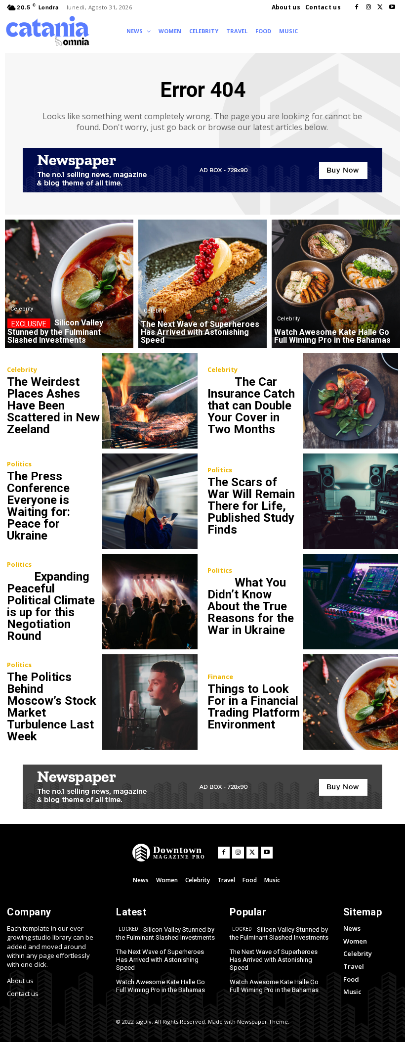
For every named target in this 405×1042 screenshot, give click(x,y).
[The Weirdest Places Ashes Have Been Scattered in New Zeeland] (150, 401)
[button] (311, 31)
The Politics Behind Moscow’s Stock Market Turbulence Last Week (51, 706)
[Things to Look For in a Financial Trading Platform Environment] (350, 702)
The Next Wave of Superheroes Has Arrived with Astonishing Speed (160, 959)
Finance (220, 677)
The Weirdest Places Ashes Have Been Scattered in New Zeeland (53, 405)
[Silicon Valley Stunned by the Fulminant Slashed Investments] (69, 284)
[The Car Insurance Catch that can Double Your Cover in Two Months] (350, 401)
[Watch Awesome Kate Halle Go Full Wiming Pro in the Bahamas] (336, 284)
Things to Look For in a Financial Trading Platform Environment (253, 706)
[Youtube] (392, 7)
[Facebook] (357, 7)
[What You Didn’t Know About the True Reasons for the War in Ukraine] (350, 601)
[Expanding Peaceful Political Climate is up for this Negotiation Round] (150, 601)
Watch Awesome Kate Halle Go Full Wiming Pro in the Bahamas (160, 986)
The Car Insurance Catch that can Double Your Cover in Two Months (251, 405)
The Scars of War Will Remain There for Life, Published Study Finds (251, 506)
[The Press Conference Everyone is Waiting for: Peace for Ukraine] (150, 501)
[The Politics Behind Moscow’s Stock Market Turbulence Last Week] (150, 702)
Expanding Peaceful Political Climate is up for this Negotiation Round (51, 606)
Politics (19, 464)
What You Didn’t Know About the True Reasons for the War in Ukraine (250, 606)
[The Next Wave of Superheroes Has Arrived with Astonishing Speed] (202, 284)
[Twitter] (380, 7)
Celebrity (21, 309)
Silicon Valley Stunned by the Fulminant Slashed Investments (165, 933)
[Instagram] (368, 7)
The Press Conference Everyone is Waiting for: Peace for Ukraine (38, 506)
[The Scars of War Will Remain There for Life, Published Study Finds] (350, 501)
